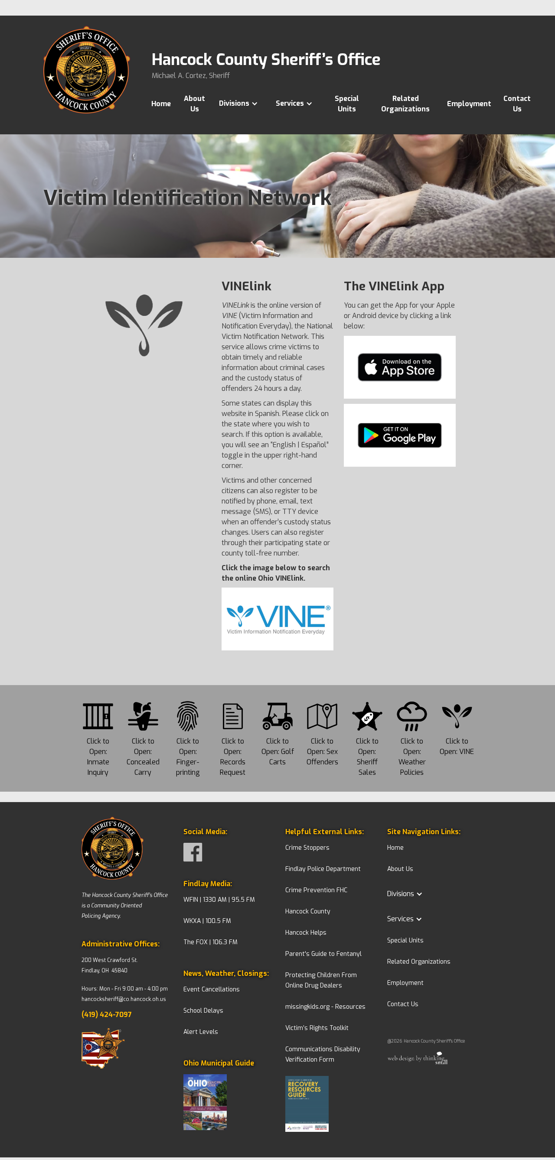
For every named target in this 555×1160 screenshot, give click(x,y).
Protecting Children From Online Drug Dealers (321, 980)
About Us (194, 104)
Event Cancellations (211, 989)
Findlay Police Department (323, 869)
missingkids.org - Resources (325, 1007)
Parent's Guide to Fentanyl (323, 954)
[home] (86, 80)
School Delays (203, 1011)
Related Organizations (405, 104)
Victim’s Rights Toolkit (317, 1028)
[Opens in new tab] (226, 1104)
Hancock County (307, 911)
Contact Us (517, 104)
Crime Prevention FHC (316, 890)
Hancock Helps (305, 933)
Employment (469, 103)
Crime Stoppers (307, 848)
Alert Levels (200, 1032)
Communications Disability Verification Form (322, 1054)
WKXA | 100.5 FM (207, 921)
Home (161, 103)
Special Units (347, 104)
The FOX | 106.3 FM (210, 942)
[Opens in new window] (125, 1050)
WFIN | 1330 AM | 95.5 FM (219, 900)
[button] (243, 103)
